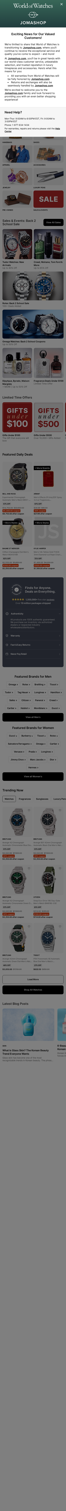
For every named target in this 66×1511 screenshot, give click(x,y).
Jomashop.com (32, 47)
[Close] (62, 4)
